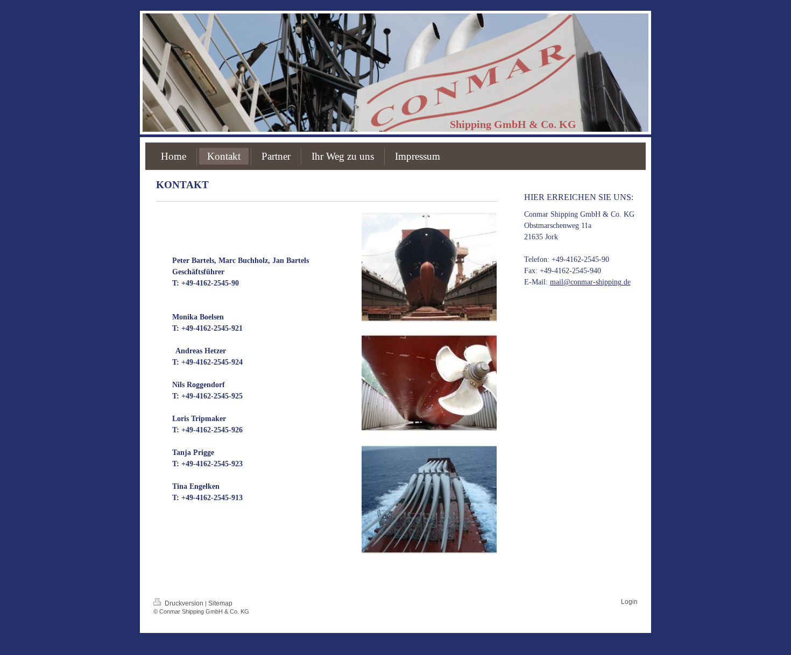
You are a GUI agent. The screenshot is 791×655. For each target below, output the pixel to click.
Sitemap (220, 603)
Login (629, 602)
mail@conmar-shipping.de (590, 282)
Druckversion (184, 603)
